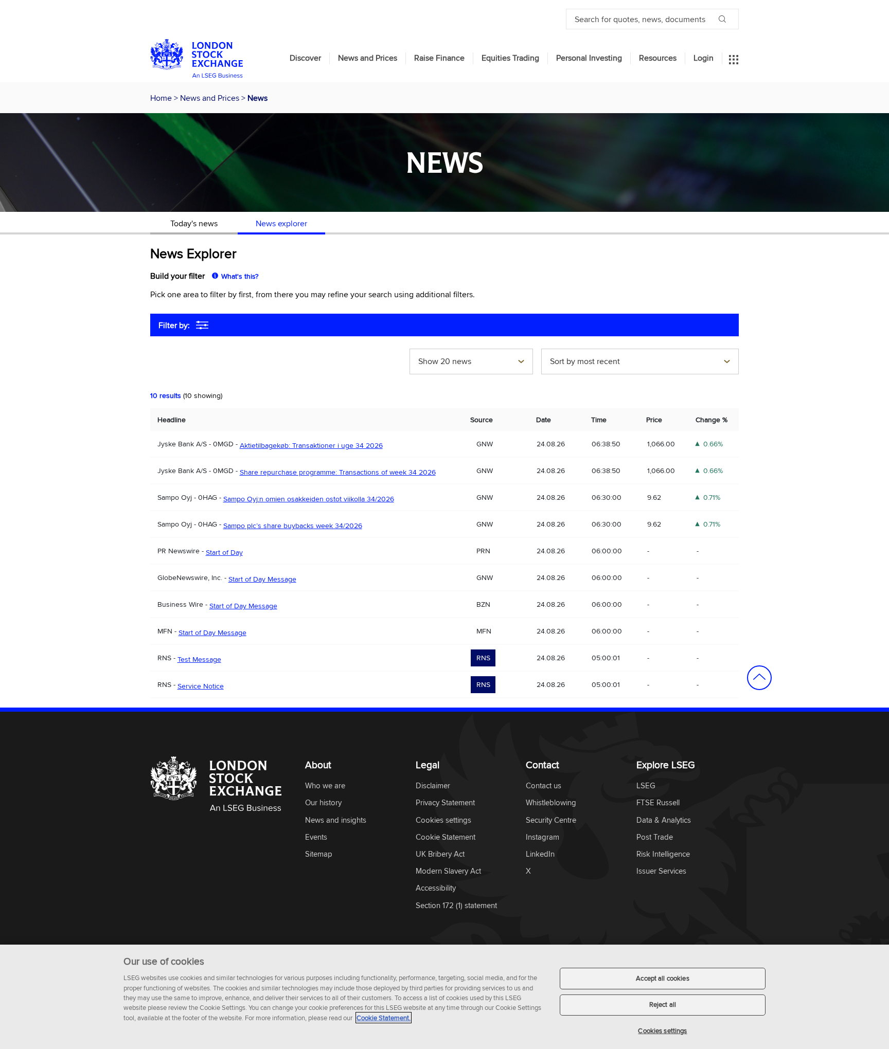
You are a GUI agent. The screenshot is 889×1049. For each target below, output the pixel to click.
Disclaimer (433, 786)
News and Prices (367, 58)
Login (704, 58)
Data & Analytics (663, 820)
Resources (658, 58)
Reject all (662, 1004)
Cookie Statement (445, 837)
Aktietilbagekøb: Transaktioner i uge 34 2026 (311, 445)
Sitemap (318, 854)
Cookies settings (662, 1030)
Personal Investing (589, 58)
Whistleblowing (551, 803)
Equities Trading (510, 58)
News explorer (281, 223)
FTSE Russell (658, 803)
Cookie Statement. (384, 1017)
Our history (323, 803)
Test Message (199, 659)
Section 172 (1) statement (456, 906)
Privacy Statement (445, 803)
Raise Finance (439, 58)
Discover (305, 58)
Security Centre (551, 820)
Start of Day (224, 552)
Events (316, 837)
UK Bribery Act (440, 854)
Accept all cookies (662, 978)
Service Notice (200, 686)
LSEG (645, 786)
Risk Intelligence (663, 854)
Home (162, 97)
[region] (444, 997)
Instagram (542, 837)
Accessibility (436, 888)
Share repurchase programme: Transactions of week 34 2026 (338, 472)
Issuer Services (661, 871)
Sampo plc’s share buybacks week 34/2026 (292, 525)
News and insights (335, 820)
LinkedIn (540, 854)
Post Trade (654, 837)
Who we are (325, 786)
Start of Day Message (262, 579)
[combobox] (471, 362)
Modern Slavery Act (448, 871)
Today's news (194, 223)
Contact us (543, 786)
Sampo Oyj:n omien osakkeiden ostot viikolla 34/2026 (308, 498)
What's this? (239, 276)
